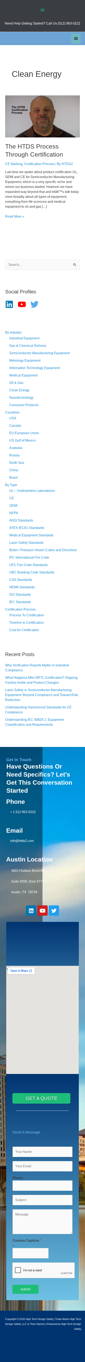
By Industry (13, 332)
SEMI (13, 505)
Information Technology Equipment (34, 368)
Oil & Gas (16, 382)
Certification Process (39, 164)
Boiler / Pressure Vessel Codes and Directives (43, 550)
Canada (15, 425)
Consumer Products (23, 405)
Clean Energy (19, 390)
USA (12, 418)
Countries (12, 412)
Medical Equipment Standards (31, 535)
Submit (25, 1289)
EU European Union (24, 433)
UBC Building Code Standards (31, 572)
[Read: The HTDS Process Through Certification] (42, 116)
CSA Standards (20, 579)
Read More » (14, 216)
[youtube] (24, 304)
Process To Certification (26, 615)
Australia (15, 448)
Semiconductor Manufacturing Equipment (39, 353)
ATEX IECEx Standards (26, 528)
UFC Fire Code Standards (28, 565)
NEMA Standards (22, 587)
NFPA (13, 513)
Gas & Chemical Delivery (27, 345)
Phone (18, 1178)
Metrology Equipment (24, 360)
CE (11, 498)
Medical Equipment (23, 375)
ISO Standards (20, 594)
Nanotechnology (21, 397)
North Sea (16, 462)
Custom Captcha (27, 1240)
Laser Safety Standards (26, 542)
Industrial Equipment (24, 338)
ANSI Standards (21, 520)
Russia (14, 455)
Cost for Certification (24, 630)
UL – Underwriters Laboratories (32, 490)
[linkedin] (11, 304)
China (13, 470)
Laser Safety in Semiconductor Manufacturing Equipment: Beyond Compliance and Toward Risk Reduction (41, 695)
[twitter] (36, 304)
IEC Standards (20, 602)
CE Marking (13, 164)
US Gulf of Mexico (22, 440)
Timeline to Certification (26, 622)
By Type (11, 485)
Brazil (13, 477)
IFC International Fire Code (29, 557)
